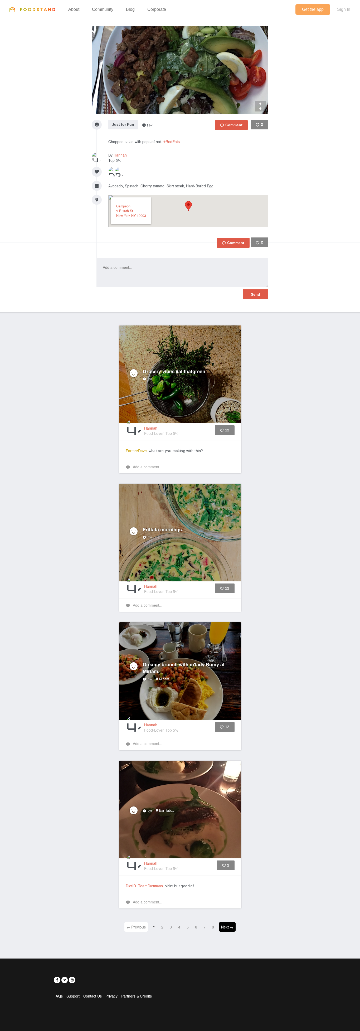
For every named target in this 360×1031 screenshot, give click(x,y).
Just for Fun (123, 124)
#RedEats (171, 141)
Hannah (120, 155)
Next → (227, 927)
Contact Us (92, 996)
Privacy (111, 996)
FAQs (58, 996)
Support (73, 996)
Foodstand (32, 9)
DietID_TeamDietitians (144, 885)
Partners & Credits (136, 996)
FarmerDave (136, 450)
